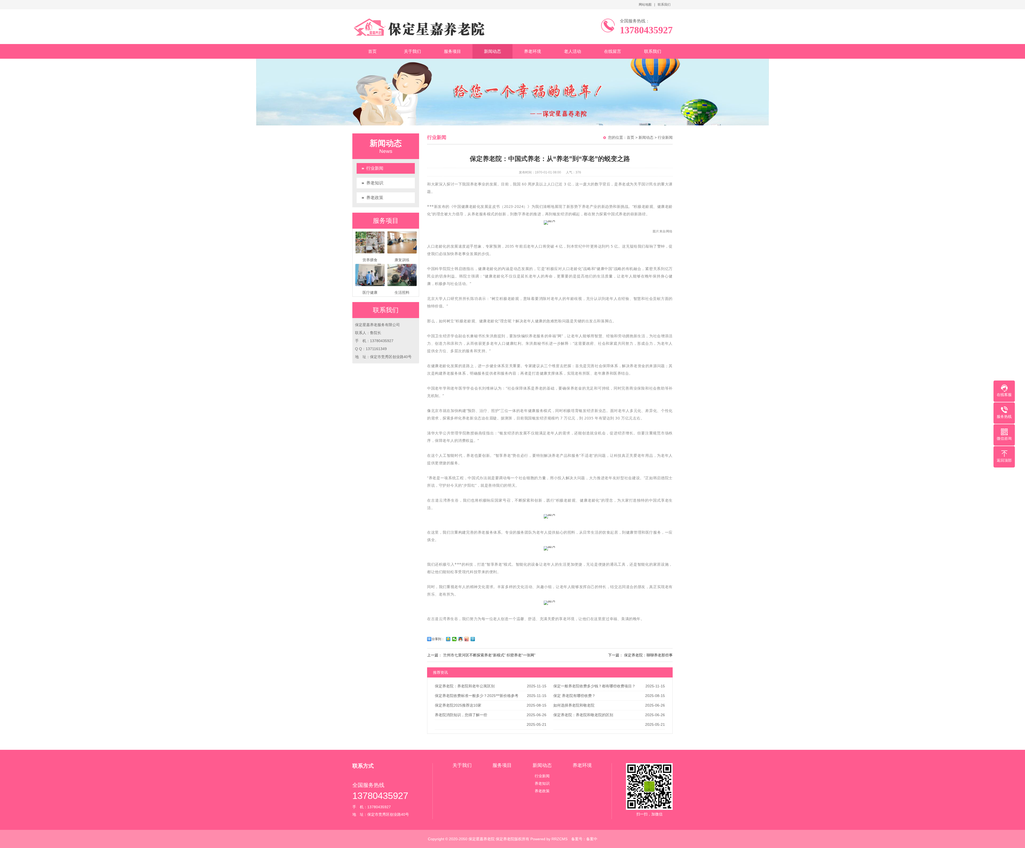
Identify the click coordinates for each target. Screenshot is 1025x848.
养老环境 (532, 51)
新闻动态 (492, 51)
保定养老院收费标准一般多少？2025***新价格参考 (476, 696)
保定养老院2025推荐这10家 (458, 705)
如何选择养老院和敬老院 (573, 705)
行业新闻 (374, 168)
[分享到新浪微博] (466, 639)
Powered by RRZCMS (548, 839)
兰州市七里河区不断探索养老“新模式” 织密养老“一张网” (489, 655)
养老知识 (374, 183)
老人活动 (572, 51)
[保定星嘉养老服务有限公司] (421, 26)
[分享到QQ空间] (448, 639)
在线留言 (612, 51)
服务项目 (452, 51)
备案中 (591, 839)
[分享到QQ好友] (460, 639)
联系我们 (664, 4)
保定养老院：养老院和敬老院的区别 (583, 715)
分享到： (438, 639)
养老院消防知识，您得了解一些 (461, 715)
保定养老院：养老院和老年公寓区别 (465, 686)
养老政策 (374, 197)
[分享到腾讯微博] (473, 639)
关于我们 (412, 51)
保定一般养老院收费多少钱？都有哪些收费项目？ (594, 686)
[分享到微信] (454, 639)
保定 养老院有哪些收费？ (574, 696)
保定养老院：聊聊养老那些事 (648, 655)
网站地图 (645, 4)
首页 (372, 51)
